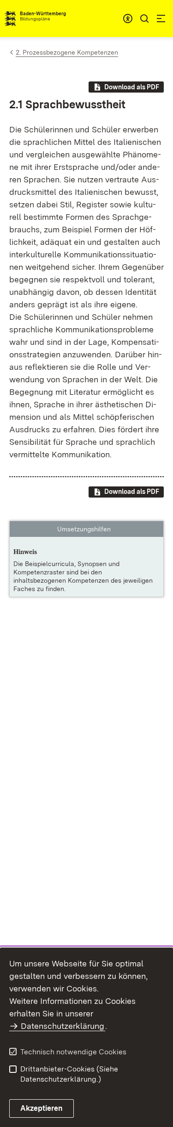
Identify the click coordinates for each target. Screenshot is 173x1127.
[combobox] (127, 18)
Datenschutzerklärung (62, 1026)
